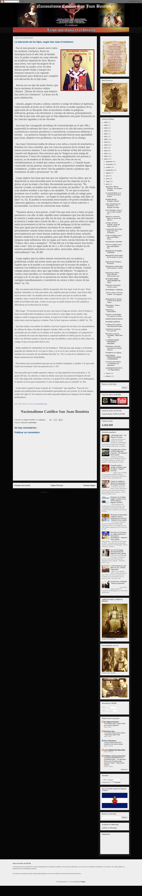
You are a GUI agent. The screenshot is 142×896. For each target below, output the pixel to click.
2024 (106, 128)
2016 (106, 150)
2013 (106, 159)
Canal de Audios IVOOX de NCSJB (113, 414)
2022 (106, 134)
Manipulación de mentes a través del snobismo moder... (114, 300)
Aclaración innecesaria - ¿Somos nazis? (113, 286)
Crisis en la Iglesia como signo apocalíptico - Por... (114, 246)
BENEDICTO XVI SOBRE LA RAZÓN (114, 251)
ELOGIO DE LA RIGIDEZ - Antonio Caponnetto (119, 582)
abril (107, 184)
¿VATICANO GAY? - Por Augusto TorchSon (118, 436)
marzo (108, 373)
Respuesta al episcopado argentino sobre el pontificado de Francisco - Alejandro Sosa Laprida (119, 517)
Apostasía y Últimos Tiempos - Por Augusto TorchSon (114, 188)
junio (107, 178)
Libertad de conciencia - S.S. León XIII (113, 330)
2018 (106, 145)
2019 (106, 142)
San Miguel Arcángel (111, 722)
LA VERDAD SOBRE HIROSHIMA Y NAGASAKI (112, 341)
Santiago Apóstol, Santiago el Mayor (112, 200)
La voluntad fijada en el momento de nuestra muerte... (113, 194)
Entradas (107, 708)
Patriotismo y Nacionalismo (111, 310)
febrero (108, 376)
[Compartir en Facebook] (60, 420)
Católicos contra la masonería (114, 756)
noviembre (109, 164)
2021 (106, 136)
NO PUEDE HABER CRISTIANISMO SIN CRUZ (113, 280)
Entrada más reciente (22, 485)
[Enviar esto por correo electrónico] (54, 420)
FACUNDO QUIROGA (113, 322)
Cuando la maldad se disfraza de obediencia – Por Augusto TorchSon (119, 483)
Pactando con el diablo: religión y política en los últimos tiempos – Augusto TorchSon (118, 499)
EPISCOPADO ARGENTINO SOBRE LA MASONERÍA (113, 357)
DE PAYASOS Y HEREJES (114, 290)
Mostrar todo (124, 769)
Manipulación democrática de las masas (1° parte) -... (114, 268)
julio (107, 176)
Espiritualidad (32, 422)
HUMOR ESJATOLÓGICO (114, 319)
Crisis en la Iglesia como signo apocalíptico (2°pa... (114, 237)
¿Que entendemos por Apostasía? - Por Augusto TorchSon (113, 205)
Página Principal (57, 485)
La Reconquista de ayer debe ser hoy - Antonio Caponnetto (118, 567)
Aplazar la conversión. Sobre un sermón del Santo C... (113, 218)
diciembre (109, 161)
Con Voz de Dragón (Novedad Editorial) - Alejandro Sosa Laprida (118, 551)
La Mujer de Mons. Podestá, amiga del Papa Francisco (113, 224)
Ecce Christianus (110, 740)
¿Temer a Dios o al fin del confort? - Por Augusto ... (114, 294)
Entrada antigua (89, 485)
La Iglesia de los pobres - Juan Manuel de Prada (114, 325)
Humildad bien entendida (114, 241)
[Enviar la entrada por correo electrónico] (50, 420)
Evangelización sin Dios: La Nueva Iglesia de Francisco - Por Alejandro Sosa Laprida (119, 452)
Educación (24, 422)
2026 (106, 122)
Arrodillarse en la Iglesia (113, 352)
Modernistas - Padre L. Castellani (113, 306)
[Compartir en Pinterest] (62, 420)
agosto (108, 173)
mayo (108, 181)
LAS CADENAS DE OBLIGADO (114, 750)
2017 (106, 148)
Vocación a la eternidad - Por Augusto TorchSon (114, 315)
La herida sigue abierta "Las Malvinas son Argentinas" (113, 363)
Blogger (83, 881)
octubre (108, 167)
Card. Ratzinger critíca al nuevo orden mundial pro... (114, 212)
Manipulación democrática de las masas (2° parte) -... (114, 257)
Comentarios (108, 711)
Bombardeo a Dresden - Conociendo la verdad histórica (114, 348)
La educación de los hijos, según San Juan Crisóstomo (114, 230)
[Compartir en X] (58, 420)
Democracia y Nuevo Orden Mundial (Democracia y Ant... (113, 274)
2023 (106, 131)
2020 (106, 139)
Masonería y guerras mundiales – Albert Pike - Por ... (114, 335)
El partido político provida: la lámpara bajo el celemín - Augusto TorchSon (118, 468)
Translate (117, 782)
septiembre (110, 170)
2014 (106, 156)
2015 (106, 153)
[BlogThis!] (56, 420)
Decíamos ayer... (110, 731)
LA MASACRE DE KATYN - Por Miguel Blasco (114, 369)
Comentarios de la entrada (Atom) (59, 492)
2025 (106, 125)
